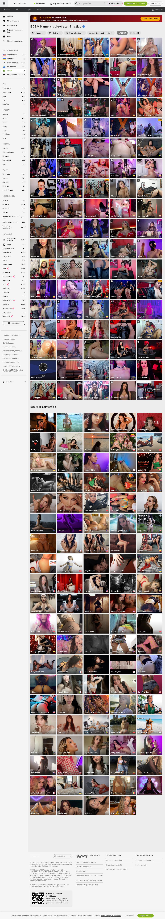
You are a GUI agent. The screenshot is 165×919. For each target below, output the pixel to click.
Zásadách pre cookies (111, 916)
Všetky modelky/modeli (11, 366)
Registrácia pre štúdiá (11, 362)
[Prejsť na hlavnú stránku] (20, 3)
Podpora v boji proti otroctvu (87, 885)
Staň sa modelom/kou (11, 358)
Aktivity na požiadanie (101, 33)
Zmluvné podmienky (10, 355)
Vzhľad (38, 33)
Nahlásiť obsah (8, 343)
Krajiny (55, 33)
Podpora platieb (9, 339)
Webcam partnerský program (116, 869)
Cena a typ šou (75, 33)
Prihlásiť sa (155, 4)
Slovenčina (61, 856)
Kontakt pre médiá (9, 347)
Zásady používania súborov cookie (89, 876)
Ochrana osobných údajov (12, 351)
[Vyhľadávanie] (105, 3)
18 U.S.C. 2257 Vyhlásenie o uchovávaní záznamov (13, 371)
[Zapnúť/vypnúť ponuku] (4, 3)
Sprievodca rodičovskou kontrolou (89, 880)
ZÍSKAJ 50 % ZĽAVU (150, 19)
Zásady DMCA (81, 871)
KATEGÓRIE (15, 323)
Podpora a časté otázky (11, 335)
